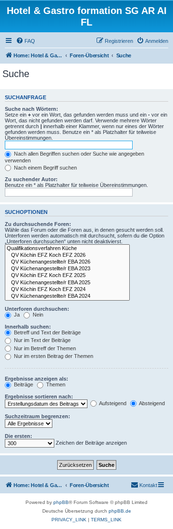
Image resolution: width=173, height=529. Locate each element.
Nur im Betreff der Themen (44, 348)
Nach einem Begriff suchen (44, 168)
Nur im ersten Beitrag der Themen (52, 356)
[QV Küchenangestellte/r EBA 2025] (67, 282)
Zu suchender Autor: (31, 179)
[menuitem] (25, 41)
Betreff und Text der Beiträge (46, 332)
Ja (16, 314)
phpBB (61, 502)
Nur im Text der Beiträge (41, 340)
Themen (55, 384)
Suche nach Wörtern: (31, 109)
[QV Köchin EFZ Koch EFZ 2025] (67, 275)
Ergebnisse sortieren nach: (39, 396)
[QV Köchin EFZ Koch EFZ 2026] (67, 255)
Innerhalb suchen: (28, 327)
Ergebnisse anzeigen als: (36, 379)
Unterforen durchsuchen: (37, 309)
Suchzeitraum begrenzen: (37, 416)
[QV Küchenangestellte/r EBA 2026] (67, 262)
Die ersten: (18, 436)
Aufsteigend (112, 403)
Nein (37, 314)
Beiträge (22, 384)
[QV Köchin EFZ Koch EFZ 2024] (67, 289)
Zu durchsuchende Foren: (38, 224)
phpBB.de (120, 511)
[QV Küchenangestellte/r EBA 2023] (67, 268)
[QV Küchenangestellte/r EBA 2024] (67, 296)
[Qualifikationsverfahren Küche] (67, 248)
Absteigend (151, 403)
